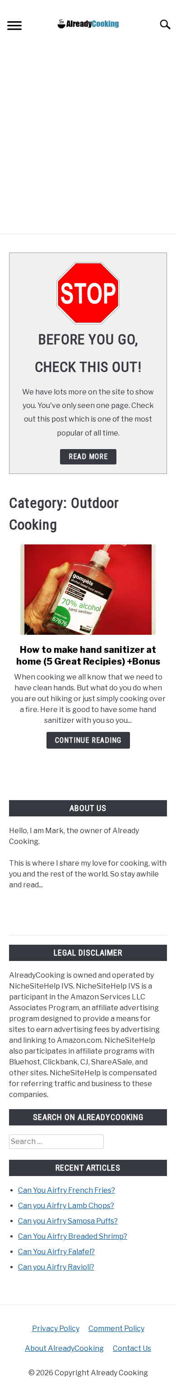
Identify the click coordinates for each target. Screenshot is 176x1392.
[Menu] (14, 27)
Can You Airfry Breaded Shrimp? (72, 1236)
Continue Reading (88, 740)
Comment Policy (116, 1328)
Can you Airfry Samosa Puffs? (68, 1221)
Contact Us (132, 1348)
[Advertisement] (88, 141)
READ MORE (88, 456)
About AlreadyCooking (64, 1348)
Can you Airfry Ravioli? (56, 1267)
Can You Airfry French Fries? (66, 1190)
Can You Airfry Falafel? (56, 1251)
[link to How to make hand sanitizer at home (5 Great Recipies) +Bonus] (88, 589)
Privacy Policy (55, 1328)
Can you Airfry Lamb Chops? (66, 1205)
